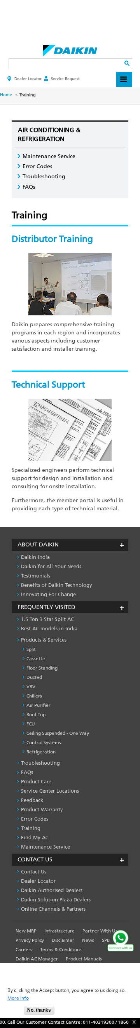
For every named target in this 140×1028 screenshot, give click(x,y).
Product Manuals (84, 959)
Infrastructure (59, 931)
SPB (106, 940)
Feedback (32, 800)
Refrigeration (41, 752)
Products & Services (43, 640)
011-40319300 (95, 1022)
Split (31, 649)
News (88, 940)
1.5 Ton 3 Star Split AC (47, 619)
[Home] (70, 48)
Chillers (34, 696)
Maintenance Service (49, 156)
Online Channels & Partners (53, 909)
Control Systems (43, 742)
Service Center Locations (50, 791)
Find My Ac (34, 837)
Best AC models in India (49, 628)
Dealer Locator (28, 78)
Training (30, 828)
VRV (30, 686)
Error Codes (37, 166)
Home (6, 94)
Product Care (36, 781)
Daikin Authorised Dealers (51, 890)
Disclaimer (63, 940)
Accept (12, 1012)
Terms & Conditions (61, 949)
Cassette (35, 658)
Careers (24, 949)
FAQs (29, 187)
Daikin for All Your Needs (51, 566)
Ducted (34, 677)
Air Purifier (38, 705)
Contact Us (33, 872)
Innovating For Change (48, 594)
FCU (30, 724)
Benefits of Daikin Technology (56, 585)
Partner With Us (99, 931)
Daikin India (35, 557)
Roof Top (36, 714)
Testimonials (35, 576)
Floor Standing (42, 668)
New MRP (26, 931)
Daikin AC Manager (37, 959)
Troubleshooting (44, 176)
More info (18, 998)
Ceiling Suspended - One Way (57, 733)
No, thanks (39, 1010)
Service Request (65, 78)
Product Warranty (42, 809)
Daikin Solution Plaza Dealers (56, 900)
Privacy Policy (30, 940)
